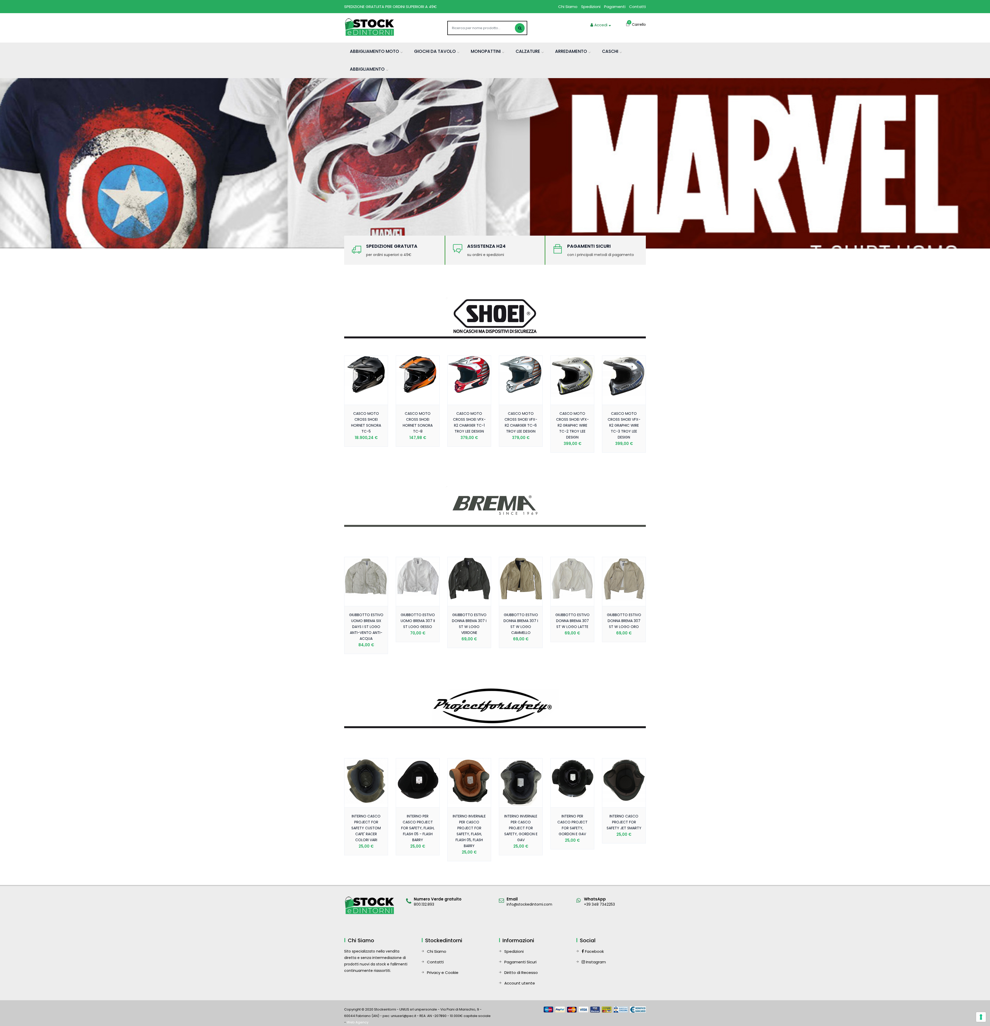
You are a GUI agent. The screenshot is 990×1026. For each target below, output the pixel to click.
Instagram (595, 962)
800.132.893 (424, 904)
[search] (520, 28)
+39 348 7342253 (599, 904)
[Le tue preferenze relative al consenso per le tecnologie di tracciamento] (981, 1017)
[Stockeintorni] (370, 27)
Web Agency (357, 1022)
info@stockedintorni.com (529, 904)
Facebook (594, 951)
